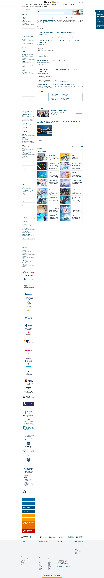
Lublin (40, 554)
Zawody (60, 4)
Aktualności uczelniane (26, 519)
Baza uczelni (41, 4)
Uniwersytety (58, 554)
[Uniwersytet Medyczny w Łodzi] (70, 537)
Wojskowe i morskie (59, 553)
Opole (49, 557)
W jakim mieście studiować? (24, 553)
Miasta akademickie (100, 24)
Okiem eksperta (59, 570)
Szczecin (49, 563)
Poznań (49, 559)
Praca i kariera (65, 4)
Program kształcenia (100, 14)
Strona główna (27, 6)
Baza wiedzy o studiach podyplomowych (62, 563)
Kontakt (76, 552)
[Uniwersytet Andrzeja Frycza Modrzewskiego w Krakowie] (34, 537)
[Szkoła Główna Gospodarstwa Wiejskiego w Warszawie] (43, 537)
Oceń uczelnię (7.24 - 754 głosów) (42, 117)
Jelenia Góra (40, 549)
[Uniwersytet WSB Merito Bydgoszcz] (25, 537)
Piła (48, 558)
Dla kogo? (98, 12)
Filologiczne (58, 551)
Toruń (49, 565)
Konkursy (76, 553)
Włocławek (40, 568)
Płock (39, 559)
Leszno (49, 553)
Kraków (40, 552)
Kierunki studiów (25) (65, 117)
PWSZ (58, 555)
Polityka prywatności (78, 551)
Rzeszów (49, 561)
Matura (27, 4)
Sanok (40, 562)
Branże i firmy (59, 568)
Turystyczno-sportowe (60, 550)
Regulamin (76, 550)
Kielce (49, 550)
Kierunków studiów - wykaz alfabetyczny (27, 500)
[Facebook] (77, 2)
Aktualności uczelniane (24, 549)
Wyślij (81, 146)
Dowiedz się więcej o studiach (25, 558)
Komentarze (98, 26)
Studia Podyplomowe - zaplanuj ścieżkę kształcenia (28, 531)
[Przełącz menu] (95, 11)
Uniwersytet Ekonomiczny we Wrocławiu (60, 110)
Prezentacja (79, 113)
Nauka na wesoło (23, 563)
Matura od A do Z (26, 511)
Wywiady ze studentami (24, 557)
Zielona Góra (50, 569)
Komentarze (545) (57, 117)
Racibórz (49, 560)
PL (79, 2)
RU (82, 2)
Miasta (77, 4)
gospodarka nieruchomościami (77, 94)
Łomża (49, 554)
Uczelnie (35, 4)
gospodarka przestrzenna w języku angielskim (65, 99)
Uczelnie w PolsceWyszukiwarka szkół (26, 503)
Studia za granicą (23, 554)
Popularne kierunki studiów (24, 559)
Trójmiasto (40, 566)
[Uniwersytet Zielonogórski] (52, 537)
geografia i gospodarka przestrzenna (54, 95)
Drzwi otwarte (79, 117)
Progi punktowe (72, 117)
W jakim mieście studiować (60, 562)
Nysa (48, 556)
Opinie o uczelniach (47, 4)
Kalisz (49, 549)
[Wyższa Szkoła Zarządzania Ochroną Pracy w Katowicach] (79, 537)
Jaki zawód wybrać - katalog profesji (27, 515)
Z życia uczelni (23, 550)
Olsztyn (40, 557)
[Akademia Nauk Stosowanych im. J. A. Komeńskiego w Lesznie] (61, 537)
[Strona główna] (52, 2)
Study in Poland (71, 4)
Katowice (40, 550)
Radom (40, 561)
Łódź (39, 555)
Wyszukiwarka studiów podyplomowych (62, 560)
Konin (39, 551)
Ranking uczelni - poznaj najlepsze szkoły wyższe (28, 523)
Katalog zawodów (23, 561)
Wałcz (40, 567)
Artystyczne (58, 552)
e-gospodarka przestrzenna (42, 94)
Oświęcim (40, 558)
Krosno (49, 552)
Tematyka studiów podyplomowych (61, 561)
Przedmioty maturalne (100, 16)
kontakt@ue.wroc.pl (54, 114)
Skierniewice (49, 562)
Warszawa (49, 567)
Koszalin (49, 551)
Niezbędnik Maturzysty (26, 507)
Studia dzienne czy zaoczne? (24, 555)
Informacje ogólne (99, 11)
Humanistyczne (59, 549)
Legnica (40, 553)
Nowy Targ (40, 556)
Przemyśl (40, 560)
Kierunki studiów (54, 4)
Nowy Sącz (49, 555)
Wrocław (49, 568)
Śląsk (39, 564)
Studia (31, 4)
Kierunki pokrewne (100, 21)
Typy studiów (22, 552)
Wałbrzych (49, 566)
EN (80, 2)
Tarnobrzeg (49, 564)
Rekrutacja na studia (23, 556)
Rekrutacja (51, 117)
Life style (22, 564)
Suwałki (40, 563)
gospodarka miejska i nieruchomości (65, 95)
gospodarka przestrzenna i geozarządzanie (54, 99)
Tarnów (40, 565)
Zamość (40, 569)
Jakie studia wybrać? (23, 551)
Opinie (98, 19)
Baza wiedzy (58, 569)
